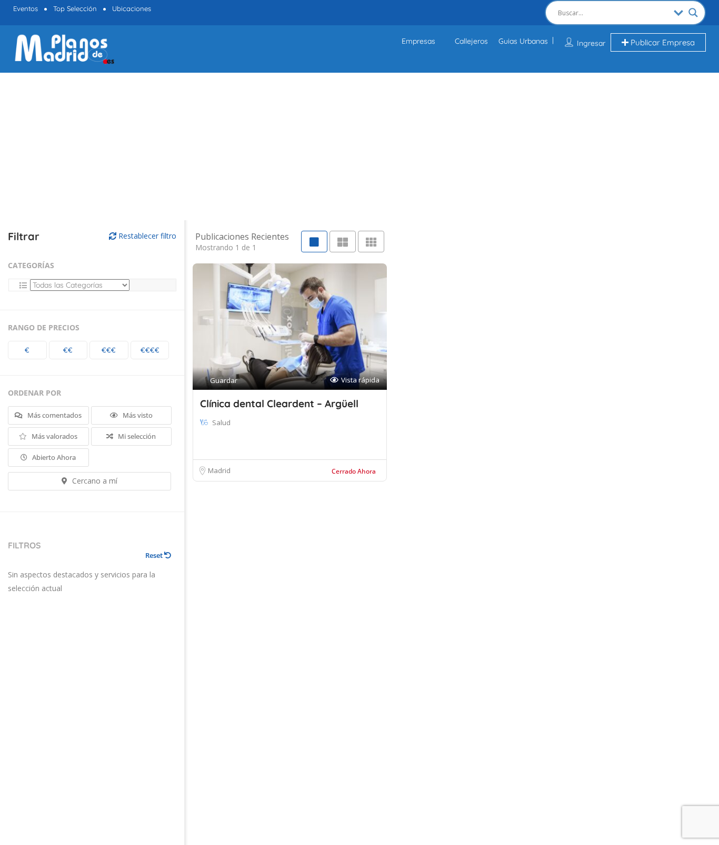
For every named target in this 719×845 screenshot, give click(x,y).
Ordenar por (34, 393)
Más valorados (53, 436)
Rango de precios (43, 327)
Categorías (31, 265)
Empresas (418, 41)
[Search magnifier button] (693, 12)
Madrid (219, 470)
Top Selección (75, 8)
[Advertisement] (197, 146)
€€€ (109, 350)
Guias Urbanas (523, 41)
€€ (68, 350)
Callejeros (471, 41)
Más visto (137, 415)
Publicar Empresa (661, 42)
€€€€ (150, 350)
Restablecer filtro (146, 236)
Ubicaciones (131, 8)
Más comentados (54, 415)
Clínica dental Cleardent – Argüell (279, 403)
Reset (154, 555)
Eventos (25, 8)
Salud (221, 422)
